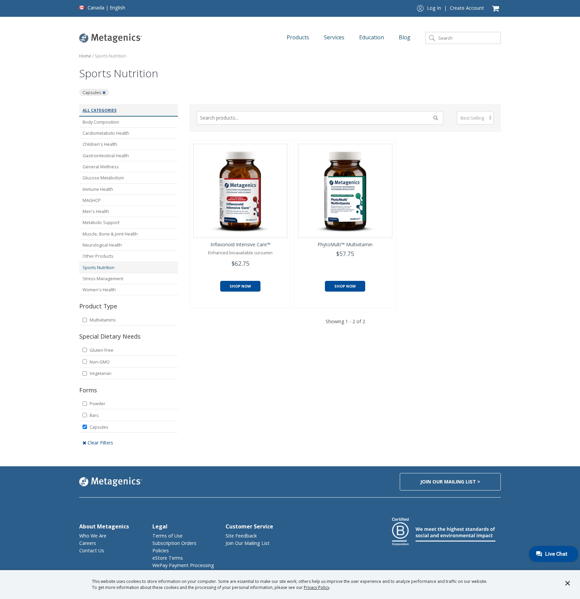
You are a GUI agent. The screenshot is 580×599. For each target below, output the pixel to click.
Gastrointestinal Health (106, 156)
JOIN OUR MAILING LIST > (450, 481)
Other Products (98, 256)
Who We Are (92, 535)
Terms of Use (167, 535)
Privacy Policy (316, 587)
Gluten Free (101, 350)
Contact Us (91, 550)
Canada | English (106, 7)
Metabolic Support (101, 222)
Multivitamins (103, 320)
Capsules (99, 427)
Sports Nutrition (98, 267)
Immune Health (98, 189)
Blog (405, 37)
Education (372, 37)
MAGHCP (92, 200)
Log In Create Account (455, 8)
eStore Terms (167, 558)
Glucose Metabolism (103, 178)
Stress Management (103, 278)
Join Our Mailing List (248, 543)
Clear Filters (99, 442)
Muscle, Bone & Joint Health (110, 234)
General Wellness (101, 167)
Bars (94, 415)
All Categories (99, 110)
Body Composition (101, 122)
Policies (160, 550)
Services (335, 37)
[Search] (432, 38)
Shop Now (240, 286)
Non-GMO (100, 362)
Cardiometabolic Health (106, 133)
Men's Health (96, 211)
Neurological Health (102, 245)
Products (298, 37)
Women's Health (99, 290)
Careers (87, 543)
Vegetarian (100, 373)
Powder (97, 403)
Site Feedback (241, 535)
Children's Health (100, 144)
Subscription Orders (174, 543)
